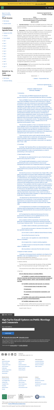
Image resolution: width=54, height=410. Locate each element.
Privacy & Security (5, 378)
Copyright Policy (5, 384)
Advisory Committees (39, 364)
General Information (6, 361)
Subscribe (8, 333)
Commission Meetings (39, 363)
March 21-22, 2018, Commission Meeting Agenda (6, 15)
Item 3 (4, 46)
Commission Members (39, 361)
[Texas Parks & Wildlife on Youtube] (15, 354)
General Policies (5, 371)
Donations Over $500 (7, 33)
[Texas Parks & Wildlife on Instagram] (9, 354)
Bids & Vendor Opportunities (24, 366)
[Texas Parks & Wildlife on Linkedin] (12, 354)
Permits (20, 363)
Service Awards (6, 38)
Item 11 (5, 66)
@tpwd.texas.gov (35, 255)
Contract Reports (22, 369)
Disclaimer (4, 385)
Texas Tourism (21, 385)
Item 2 (4, 43)
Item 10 (5, 64)
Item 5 (4, 51)
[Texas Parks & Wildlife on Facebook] (2, 354)
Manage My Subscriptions (10, 337)
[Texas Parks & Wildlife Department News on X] (6, 354)
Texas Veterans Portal (23, 387)
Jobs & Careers (5, 366)
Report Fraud (37, 385)
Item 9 (4, 61)
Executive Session (7, 23)
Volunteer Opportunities (6, 369)
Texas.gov (21, 378)
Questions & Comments (39, 380)
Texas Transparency (23, 384)
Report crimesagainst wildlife (42, 397)
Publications (4, 368)
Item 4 (4, 48)
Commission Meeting (7, 80)
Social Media (37, 378)
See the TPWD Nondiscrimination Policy (16, 403)
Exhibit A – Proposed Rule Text (41, 78)
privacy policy (13, 345)
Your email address (7, 326)
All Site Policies (5, 387)
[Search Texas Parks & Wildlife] (46, 8)
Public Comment (38, 366)
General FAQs (4, 373)
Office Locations (5, 363)
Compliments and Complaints (40, 384)
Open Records (38, 382)
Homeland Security (22, 380)
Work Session (6, 21)
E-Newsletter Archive (24, 337)
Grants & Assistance (22, 364)
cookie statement (23, 345)
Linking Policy (4, 382)
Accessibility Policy (6, 380)
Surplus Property (22, 368)
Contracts (5, 35)
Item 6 (4, 53)
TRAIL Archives (22, 382)
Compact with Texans (6, 364)
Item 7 (4, 56)
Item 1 (4, 40)
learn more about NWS (40, 3)
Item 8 (4, 58)
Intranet (3, 389)
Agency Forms (21, 361)
